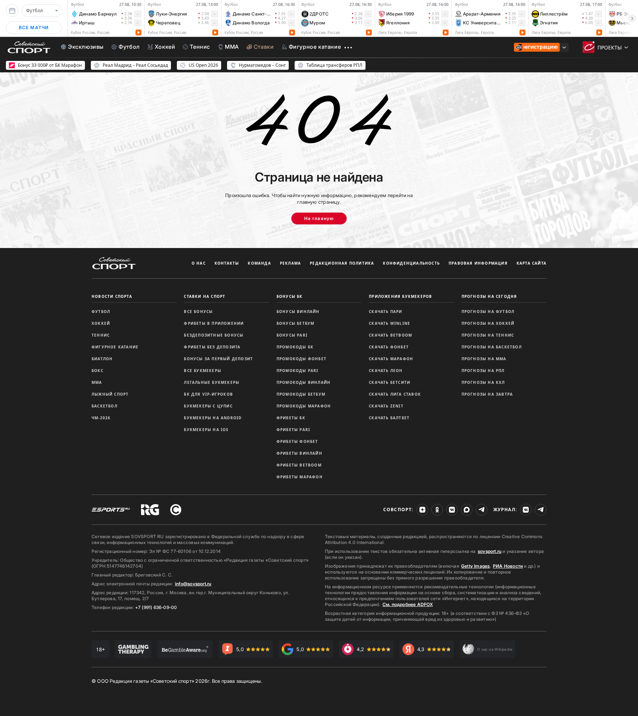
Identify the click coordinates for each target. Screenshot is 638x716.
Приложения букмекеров (400, 296)
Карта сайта (531, 263)
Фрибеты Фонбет (297, 441)
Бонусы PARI (292, 335)
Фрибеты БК (291, 417)
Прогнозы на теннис (488, 335)
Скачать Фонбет (389, 347)
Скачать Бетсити (389, 382)
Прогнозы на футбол (488, 311)
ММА (97, 382)
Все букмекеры (202, 370)
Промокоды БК (295, 347)
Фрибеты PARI (293, 429)
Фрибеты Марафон (300, 476)
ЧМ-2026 (101, 417)
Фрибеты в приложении (214, 323)
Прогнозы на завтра (487, 394)
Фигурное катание (115, 347)
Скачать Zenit (386, 406)
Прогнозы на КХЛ (483, 382)
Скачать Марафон (391, 358)
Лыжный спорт (110, 394)
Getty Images (475, 566)
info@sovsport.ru (193, 583)
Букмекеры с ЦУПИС (208, 406)
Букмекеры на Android (212, 417)
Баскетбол (104, 406)
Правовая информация (478, 263)
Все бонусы (198, 311)
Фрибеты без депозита (212, 347)
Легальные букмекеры (211, 382)
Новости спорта (112, 296)
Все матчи (34, 27)
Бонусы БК (290, 296)
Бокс (97, 370)
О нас (199, 263)
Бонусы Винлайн (298, 311)
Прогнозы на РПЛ (483, 370)
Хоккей (101, 323)
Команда (259, 263)
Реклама (290, 263)
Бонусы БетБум (296, 323)
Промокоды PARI (298, 370)
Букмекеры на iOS (206, 429)
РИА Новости (508, 566)
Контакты (227, 263)
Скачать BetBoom (390, 335)
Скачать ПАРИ (385, 311)
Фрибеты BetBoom (299, 465)
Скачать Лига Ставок (395, 394)
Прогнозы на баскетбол (492, 347)
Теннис (101, 335)
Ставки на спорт (204, 296)
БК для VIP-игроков (208, 394)
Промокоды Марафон (304, 406)
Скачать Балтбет (389, 417)
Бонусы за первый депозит (218, 358)
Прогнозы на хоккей (488, 323)
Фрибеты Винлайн (299, 453)
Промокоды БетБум (301, 394)
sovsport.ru (489, 551)
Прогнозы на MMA (484, 358)
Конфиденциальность (411, 263)
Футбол (101, 311)
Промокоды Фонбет (301, 358)
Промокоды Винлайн (303, 382)
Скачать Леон (385, 370)
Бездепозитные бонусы (213, 335)
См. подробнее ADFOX (408, 604)
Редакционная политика (342, 263)
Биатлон (102, 358)
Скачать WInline (389, 323)
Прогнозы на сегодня (489, 296)
